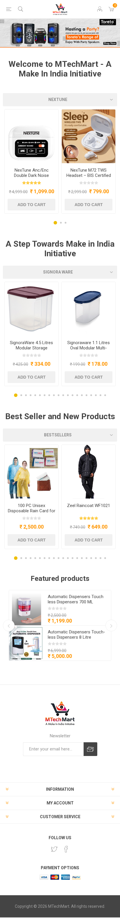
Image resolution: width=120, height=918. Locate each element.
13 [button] (72, 395)
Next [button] (111, 625)
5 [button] (35, 395)
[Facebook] (66, 849)
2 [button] (61, 223)
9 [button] (54, 395)
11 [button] (63, 395)
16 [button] (86, 395)
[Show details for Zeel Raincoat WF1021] (88, 472)
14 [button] (77, 395)
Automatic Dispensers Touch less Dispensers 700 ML (75, 599)
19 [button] (100, 395)
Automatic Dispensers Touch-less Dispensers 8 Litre (76, 634)
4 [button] (30, 395)
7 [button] (44, 395)
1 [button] (55, 222)
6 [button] (40, 395)
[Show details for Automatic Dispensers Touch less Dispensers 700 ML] (26, 607)
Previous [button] (9, 625)
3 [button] (65, 223)
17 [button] (91, 395)
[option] (31, 161)
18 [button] (96, 395)
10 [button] (58, 395)
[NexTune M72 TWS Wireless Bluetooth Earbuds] (88, 136)
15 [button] (82, 395)
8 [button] (49, 395)
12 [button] (68, 395)
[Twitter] (54, 849)
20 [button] (105, 395)
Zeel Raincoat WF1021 (88, 505)
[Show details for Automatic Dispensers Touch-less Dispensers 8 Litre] (26, 643)
